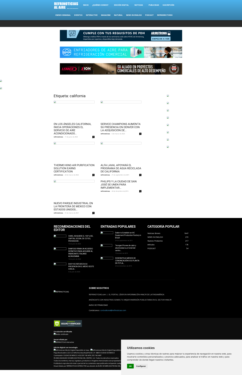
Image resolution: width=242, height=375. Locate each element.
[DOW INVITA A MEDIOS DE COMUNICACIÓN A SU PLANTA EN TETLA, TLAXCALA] (107, 260)
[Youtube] (186, 23)
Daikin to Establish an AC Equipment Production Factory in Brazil (128, 235)
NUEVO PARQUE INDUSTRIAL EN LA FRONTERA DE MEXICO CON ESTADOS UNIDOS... (73, 206)
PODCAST (149, 15)
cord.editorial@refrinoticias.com (113, 310)
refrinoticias (58, 137)
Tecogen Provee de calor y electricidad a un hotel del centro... (125, 247)
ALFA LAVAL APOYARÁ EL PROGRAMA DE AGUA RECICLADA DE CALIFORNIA (121, 168)
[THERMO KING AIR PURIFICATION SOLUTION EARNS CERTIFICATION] (74, 152)
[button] (185, 5)
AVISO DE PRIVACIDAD (98, 305)
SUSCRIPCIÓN (168, 5)
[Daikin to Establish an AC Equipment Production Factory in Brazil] (107, 235)
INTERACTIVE (92, 15)
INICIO (86, 5)
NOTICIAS (138, 5)
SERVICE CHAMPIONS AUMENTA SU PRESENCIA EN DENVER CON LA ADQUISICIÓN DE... (121, 127)
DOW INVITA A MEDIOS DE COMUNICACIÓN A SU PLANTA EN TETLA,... (127, 260)
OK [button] (130, 366)
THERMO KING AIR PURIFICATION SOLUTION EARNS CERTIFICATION (74, 168)
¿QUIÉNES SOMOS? (100, 5)
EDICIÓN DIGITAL (121, 5)
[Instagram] (174, 23)
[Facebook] (170, 23)
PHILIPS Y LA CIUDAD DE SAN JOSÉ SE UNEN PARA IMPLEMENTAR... (119, 184)
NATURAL (118, 15)
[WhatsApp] (182, 23)
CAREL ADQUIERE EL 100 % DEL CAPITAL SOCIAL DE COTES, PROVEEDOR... (80, 238)
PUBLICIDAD (154, 5)
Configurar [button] (141, 366)
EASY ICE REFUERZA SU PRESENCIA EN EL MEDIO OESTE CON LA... (81, 266)
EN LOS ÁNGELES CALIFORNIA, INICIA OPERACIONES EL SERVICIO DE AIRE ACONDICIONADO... (72, 129)
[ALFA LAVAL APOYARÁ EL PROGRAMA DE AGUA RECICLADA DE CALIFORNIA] (121, 152)
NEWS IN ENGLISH (134, 15)
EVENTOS (78, 15)
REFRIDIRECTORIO (165, 15)
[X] (178, 23)
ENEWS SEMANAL (63, 15)
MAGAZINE (106, 15)
